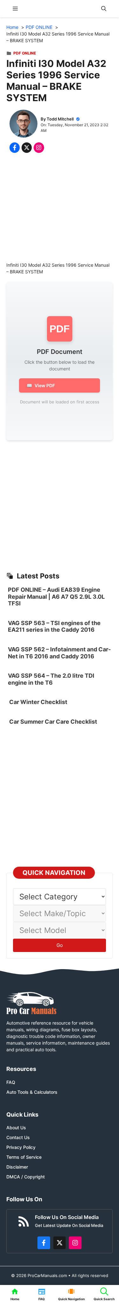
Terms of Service (24, 1157)
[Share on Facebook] (15, 147)
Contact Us (18, 1137)
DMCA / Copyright (25, 1176)
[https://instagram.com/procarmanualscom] (75, 1242)
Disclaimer (17, 1167)
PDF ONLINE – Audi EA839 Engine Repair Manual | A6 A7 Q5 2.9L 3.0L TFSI (56, 596)
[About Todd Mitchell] (23, 124)
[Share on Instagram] (39, 147)
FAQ (10, 1082)
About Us (16, 1127)
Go (59, 945)
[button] (104, 8)
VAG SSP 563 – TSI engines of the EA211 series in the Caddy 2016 (54, 626)
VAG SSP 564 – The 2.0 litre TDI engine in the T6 (51, 679)
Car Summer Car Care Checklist (53, 721)
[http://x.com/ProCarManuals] (59, 1242)
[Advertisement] (59, 208)
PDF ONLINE (24, 53)
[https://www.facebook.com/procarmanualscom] (43, 1242)
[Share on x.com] (27, 147)
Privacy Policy (21, 1147)
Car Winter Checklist (37, 702)
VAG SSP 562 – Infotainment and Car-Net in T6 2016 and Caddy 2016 (59, 653)
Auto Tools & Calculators (31, 1092)
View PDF (41, 385)
